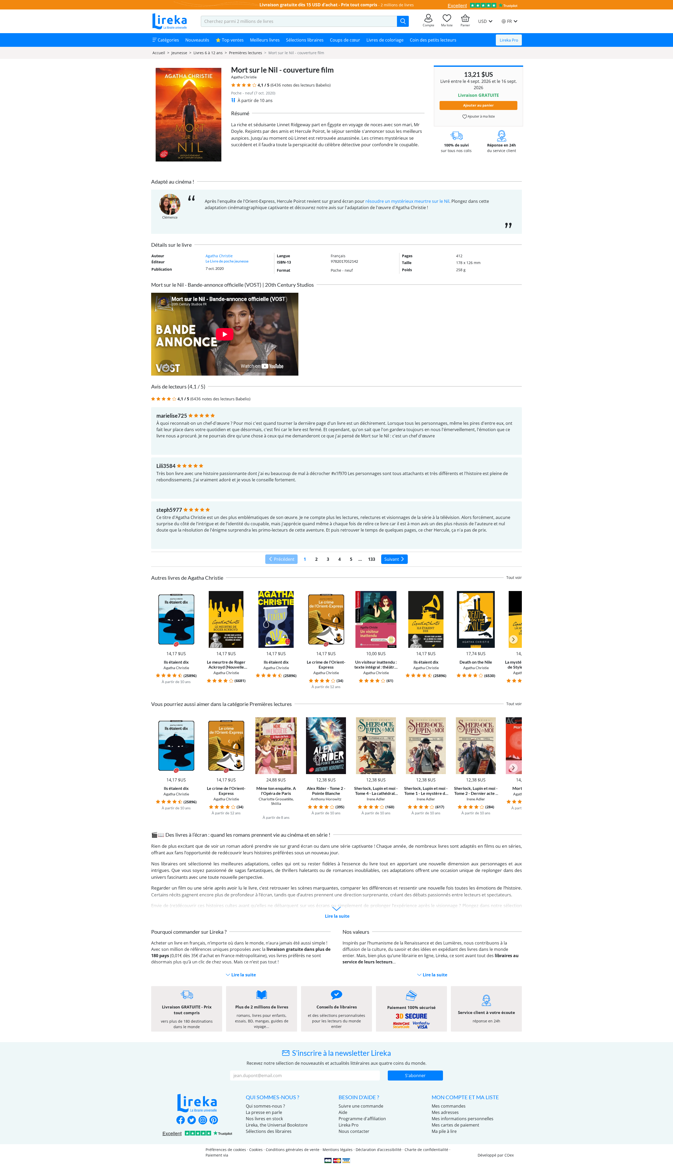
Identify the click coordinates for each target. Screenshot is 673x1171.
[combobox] (299, 21)
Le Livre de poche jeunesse (227, 261)
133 (371, 559)
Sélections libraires (305, 40)
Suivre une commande (361, 1106)
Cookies (256, 1149)
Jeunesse (179, 52)
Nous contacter (354, 1131)
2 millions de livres (397, 4)
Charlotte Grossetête (276, 799)
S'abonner (415, 1075)
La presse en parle (264, 1112)
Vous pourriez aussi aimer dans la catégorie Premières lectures (221, 704)
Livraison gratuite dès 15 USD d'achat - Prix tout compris (318, 5)
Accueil (158, 52)
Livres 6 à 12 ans (208, 52)
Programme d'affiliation (362, 1119)
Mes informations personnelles (462, 1119)
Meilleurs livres (265, 40)
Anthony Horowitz (326, 799)
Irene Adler (376, 799)
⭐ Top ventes (230, 40)
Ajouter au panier (478, 105)
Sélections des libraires (269, 1131)
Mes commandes (449, 1106)
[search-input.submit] (403, 21)
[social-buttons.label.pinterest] (214, 1120)
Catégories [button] (168, 40)
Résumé (240, 113)
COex (509, 1155)
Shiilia (276, 803)
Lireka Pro (509, 40)
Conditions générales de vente (292, 1149)
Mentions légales (338, 1149)
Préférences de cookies (226, 1149)
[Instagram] (202, 1120)
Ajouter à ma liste (481, 116)
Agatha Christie (244, 77)
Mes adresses (445, 1112)
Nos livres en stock (264, 1119)
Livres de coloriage (385, 40)
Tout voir (514, 577)
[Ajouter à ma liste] (193, 594)
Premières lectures (245, 52)
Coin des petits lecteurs (433, 40)
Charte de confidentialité (426, 1149)
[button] (233, 85)
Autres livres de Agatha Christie (187, 577)
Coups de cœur (345, 40)
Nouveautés (197, 40)
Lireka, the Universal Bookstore (277, 1125)
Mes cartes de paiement (455, 1125)
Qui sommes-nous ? (265, 1106)
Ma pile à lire (444, 1131)
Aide (343, 1112)
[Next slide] (513, 639)
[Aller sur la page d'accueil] (169, 21)
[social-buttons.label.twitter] (191, 1120)
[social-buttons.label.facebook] (180, 1120)
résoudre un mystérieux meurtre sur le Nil (407, 201)
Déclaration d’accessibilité (378, 1149)
